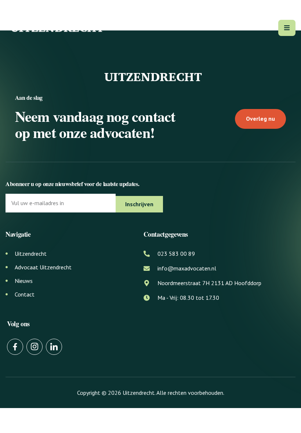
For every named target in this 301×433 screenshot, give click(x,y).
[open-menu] (286, 28)
